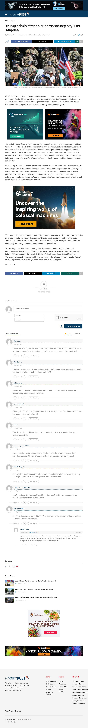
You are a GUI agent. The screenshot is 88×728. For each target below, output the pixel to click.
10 (81, 35)
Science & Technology (50, 693)
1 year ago (21, 35)
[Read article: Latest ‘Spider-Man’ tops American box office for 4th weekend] (9, 583)
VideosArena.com (78, 703)
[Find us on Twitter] (10, 566)
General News (51, 687)
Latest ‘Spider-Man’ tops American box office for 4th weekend (35, 581)
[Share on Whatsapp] (77, 41)
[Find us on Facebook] (5, 566)
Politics (13, 20)
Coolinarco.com (78, 681)
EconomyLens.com (79, 698)
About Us (62, 684)
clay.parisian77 (33, 532)
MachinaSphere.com (79, 692)
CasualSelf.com (78, 684)
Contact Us (63, 687)
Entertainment (51, 681)
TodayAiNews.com (79, 701)
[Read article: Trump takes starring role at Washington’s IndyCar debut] (9, 591)
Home (7, 20)
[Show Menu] (6, 14)
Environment (50, 684)
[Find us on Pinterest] (17, 566)
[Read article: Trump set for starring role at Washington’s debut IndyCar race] (9, 600)
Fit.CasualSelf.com (79, 687)
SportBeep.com (78, 695)
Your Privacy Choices (13, 711)
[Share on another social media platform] (81, 41)
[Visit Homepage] (19, 14)
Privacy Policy (61, 690)
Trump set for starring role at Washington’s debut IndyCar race (36, 597)
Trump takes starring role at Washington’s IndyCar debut (34, 589)
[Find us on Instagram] (13, 566)
